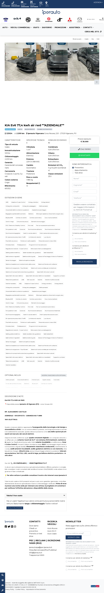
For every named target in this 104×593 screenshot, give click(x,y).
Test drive (79, 173)
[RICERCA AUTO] (2, 575)
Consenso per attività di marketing (84, 233)
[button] (52, 118)
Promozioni (60, 27)
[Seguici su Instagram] (15, 527)
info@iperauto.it (35, 553)
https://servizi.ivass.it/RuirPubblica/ (43, 550)
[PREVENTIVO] (2, 585)
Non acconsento (80, 241)
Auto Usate (52, 534)
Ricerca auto (77, 39)
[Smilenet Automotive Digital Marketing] (95, 586)
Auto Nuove (52, 528)
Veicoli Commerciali (20, 27)
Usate (86, 39)
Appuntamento (81, 170)
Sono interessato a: (82, 164)
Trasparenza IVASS (36, 555)
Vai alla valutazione (14, 508)
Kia (93, 39)
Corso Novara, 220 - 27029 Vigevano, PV (60, 133)
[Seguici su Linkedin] (12, 527)
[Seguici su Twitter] (9, 527)
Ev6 (98, 39)
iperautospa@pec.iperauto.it (40, 547)
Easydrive (47, 27)
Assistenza (74, 27)
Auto (5, 27)
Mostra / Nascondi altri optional (54, 375)
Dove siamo (33, 526)
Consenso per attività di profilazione (80, 247)
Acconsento (79, 238)
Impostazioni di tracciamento (36, 589)
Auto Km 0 (51, 531)
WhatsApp (85, 155)
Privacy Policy (9, 589)
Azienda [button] (97, 2)
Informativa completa (86, 229)
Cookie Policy (20, 589)
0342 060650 (85, 149)
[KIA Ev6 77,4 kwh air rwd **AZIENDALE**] (30, 62)
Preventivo (79, 168)
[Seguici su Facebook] (6, 527)
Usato (36, 27)
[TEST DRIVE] (2, 580)
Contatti (87, 27)
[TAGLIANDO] (2, 590)
